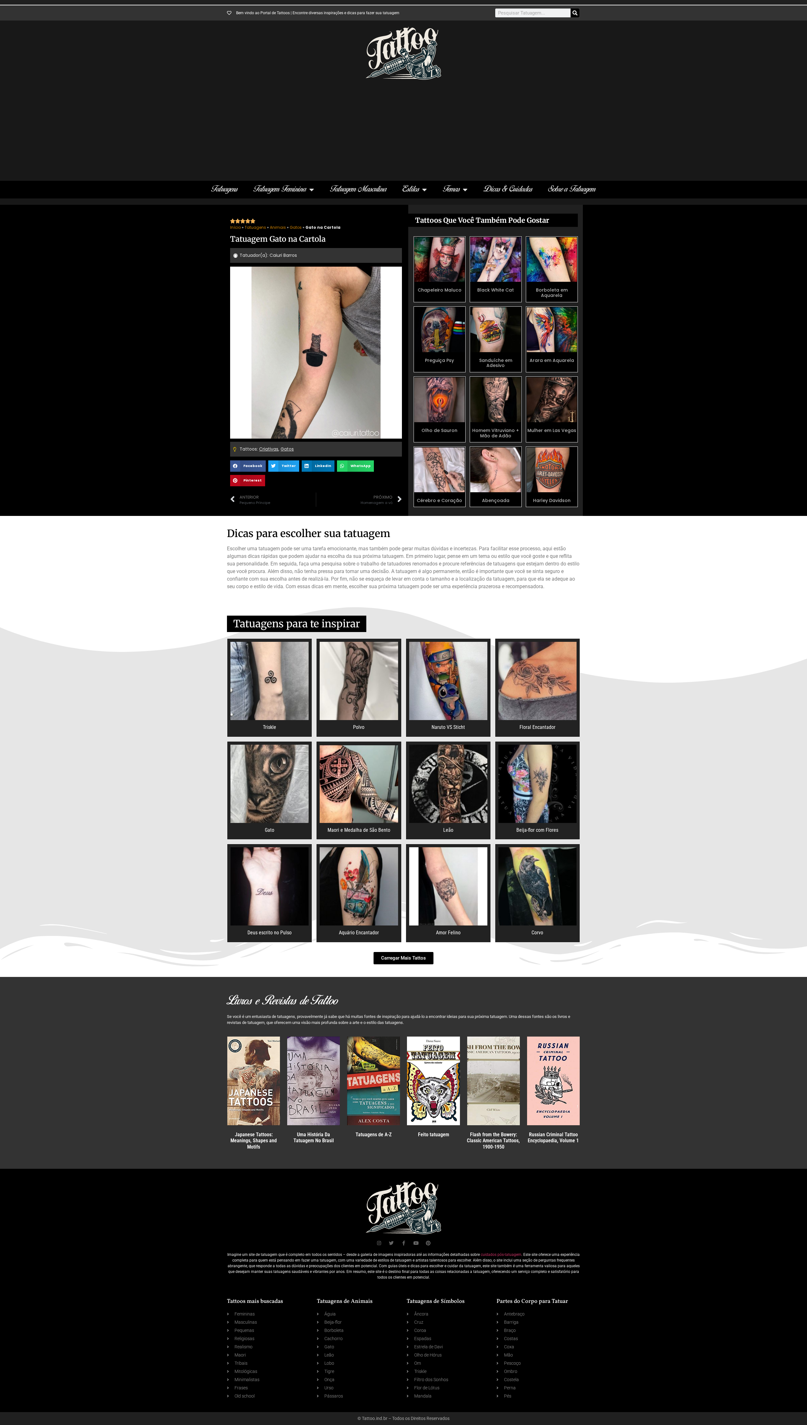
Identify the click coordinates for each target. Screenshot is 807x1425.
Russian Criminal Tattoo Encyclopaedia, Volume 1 (553, 1138)
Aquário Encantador (359, 933)
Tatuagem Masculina (358, 189)
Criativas (268, 449)
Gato (269, 830)
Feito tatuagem (433, 1135)
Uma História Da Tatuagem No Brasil (313, 1138)
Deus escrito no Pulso (269, 933)
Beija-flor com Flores (537, 830)
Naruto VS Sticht (448, 727)
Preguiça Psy (439, 360)
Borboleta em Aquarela (552, 293)
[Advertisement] (403, 127)
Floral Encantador (537, 727)
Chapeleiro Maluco (440, 290)
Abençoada (495, 500)
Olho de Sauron (439, 430)
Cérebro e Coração (439, 500)
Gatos (296, 227)
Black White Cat (495, 290)
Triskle (269, 727)
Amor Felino (448, 933)
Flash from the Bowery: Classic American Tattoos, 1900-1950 (493, 1141)
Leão (448, 830)
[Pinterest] (428, 1243)
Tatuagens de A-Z (374, 1135)
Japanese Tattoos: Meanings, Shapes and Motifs (253, 1141)
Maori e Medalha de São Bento (359, 830)
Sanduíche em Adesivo (495, 363)
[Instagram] (379, 1243)
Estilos (411, 189)
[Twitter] (391, 1243)
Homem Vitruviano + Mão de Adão (495, 433)
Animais (278, 227)
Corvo (537, 933)
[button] (248, 466)
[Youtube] (416, 1243)
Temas (451, 189)
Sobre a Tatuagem (572, 189)
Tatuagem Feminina (280, 189)
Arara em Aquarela (552, 360)
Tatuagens (224, 189)
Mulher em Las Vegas (551, 430)
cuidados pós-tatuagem (501, 1254)
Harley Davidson (552, 500)
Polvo (358, 727)
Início (235, 227)
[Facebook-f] (403, 1243)
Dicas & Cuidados (508, 189)
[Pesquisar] (575, 13)
